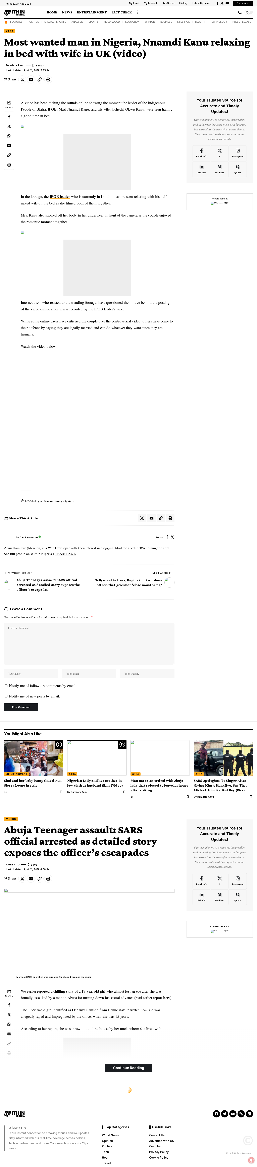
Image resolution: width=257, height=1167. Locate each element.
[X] (221, 3)
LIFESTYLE (183, 21)
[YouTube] (227, 3)
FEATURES (16, 21)
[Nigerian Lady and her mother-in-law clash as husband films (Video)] (96, 758)
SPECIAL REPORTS (55, 21)
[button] (137, 12)
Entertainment (17, 774)
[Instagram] (238, 153)
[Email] (31, 79)
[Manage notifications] (251, 1160)
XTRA (9, 31)
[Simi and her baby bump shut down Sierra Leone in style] (33, 758)
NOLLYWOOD (112, 21)
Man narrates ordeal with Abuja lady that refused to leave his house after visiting (159, 785)
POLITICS (33, 21)
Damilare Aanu (15, 65)
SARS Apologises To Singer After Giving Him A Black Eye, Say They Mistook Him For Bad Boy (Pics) (220, 785)
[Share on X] (22, 79)
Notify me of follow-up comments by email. (42, 685)
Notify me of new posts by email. (34, 695)
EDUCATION (132, 21)
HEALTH (200, 21)
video (71, 500)
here (166, 997)
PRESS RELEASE (242, 21)
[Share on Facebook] (9, 116)
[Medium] (219, 169)
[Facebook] (217, 3)
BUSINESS (166, 21)
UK (64, 500)
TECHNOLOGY (218, 21)
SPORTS (94, 21)
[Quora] (238, 169)
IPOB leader (60, 196)
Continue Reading (128, 1068)
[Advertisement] (97, 162)
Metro (11, 818)
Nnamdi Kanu (52, 500)
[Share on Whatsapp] (9, 135)
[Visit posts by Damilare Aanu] (9, 538)
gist (40, 500)
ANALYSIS (77, 21)
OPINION (150, 21)
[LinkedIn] (201, 169)
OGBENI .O (12, 864)
